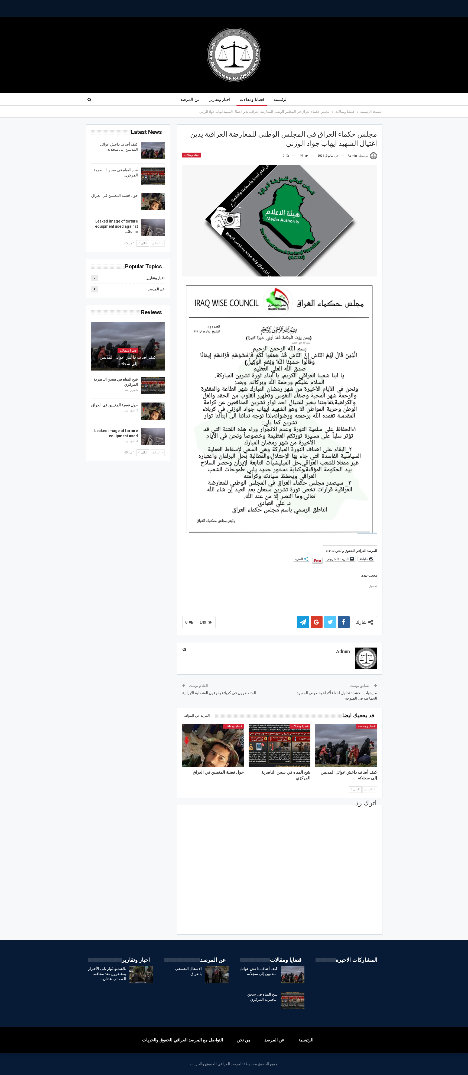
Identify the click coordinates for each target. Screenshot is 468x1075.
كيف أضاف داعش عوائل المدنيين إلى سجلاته (128, 360)
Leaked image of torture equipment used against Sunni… (116, 226)
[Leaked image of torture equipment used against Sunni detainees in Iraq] (153, 227)
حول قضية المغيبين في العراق (114, 195)
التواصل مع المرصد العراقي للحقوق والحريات (182, 1039)
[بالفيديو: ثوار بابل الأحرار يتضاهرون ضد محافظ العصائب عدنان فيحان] (141, 974)
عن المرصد (190, 99)
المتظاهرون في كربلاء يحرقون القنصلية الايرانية (219, 693)
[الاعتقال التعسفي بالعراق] (217, 974)
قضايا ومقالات (252, 99)
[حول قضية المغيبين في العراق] (213, 745)
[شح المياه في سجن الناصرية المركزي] (279, 745)
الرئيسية (281, 99)
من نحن (244, 1039)
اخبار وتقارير (219, 99)
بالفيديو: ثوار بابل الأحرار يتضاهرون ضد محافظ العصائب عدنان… (107, 973)
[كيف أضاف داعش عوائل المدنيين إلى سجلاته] (346, 745)
